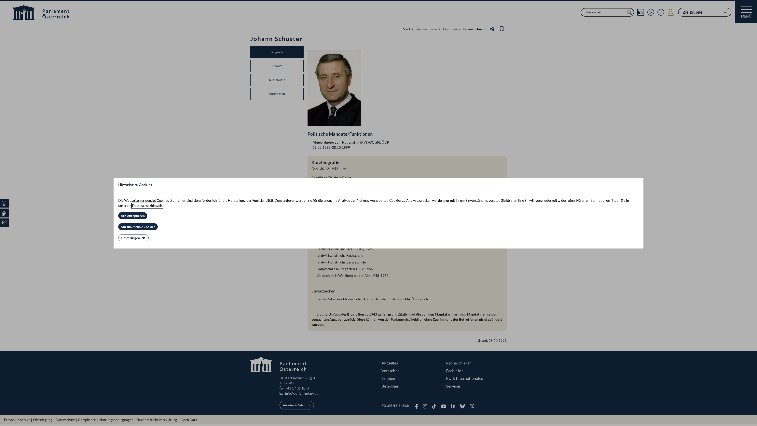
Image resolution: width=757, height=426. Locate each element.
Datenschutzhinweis (147, 206)
